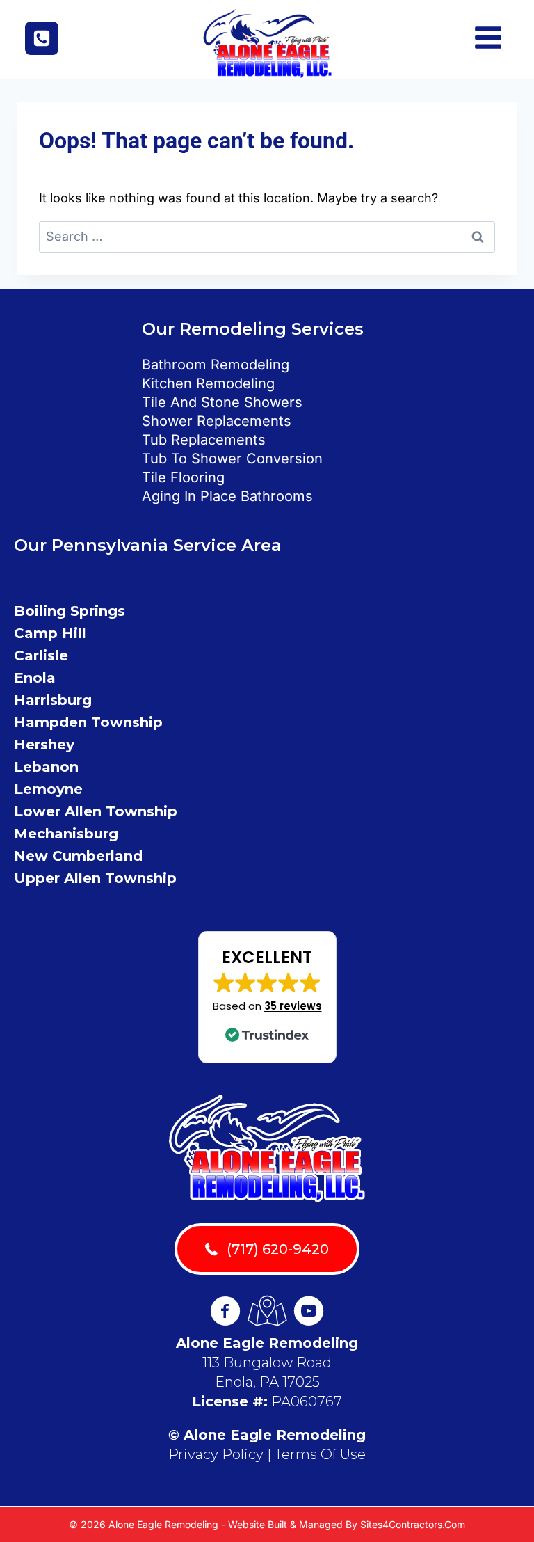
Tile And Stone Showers (222, 402)
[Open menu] (493, 39)
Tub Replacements (204, 439)
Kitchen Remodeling (208, 383)
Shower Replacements (216, 421)
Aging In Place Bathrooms (227, 496)
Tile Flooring (183, 477)
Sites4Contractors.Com (412, 1524)
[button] (267, 997)
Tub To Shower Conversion (232, 458)
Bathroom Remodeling (215, 364)
